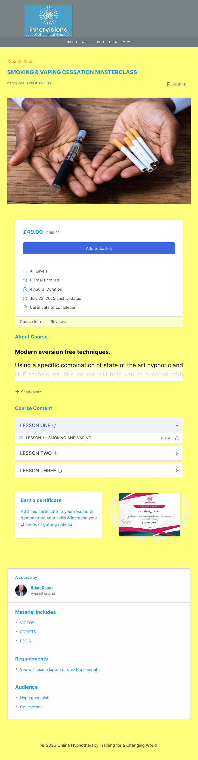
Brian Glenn (42, 587)
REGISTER (100, 42)
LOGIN (113, 42)
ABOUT (86, 42)
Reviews (58, 321)
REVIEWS (125, 42)
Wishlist (180, 84)
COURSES (73, 42)
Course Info (30, 321)
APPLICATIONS (38, 83)
